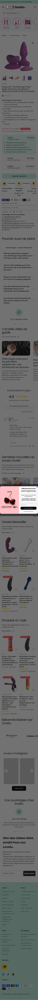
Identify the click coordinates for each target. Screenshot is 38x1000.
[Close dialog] (37, 487)
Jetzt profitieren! (28, 508)
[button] (9, 7)
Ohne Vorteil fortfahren (28, 511)
